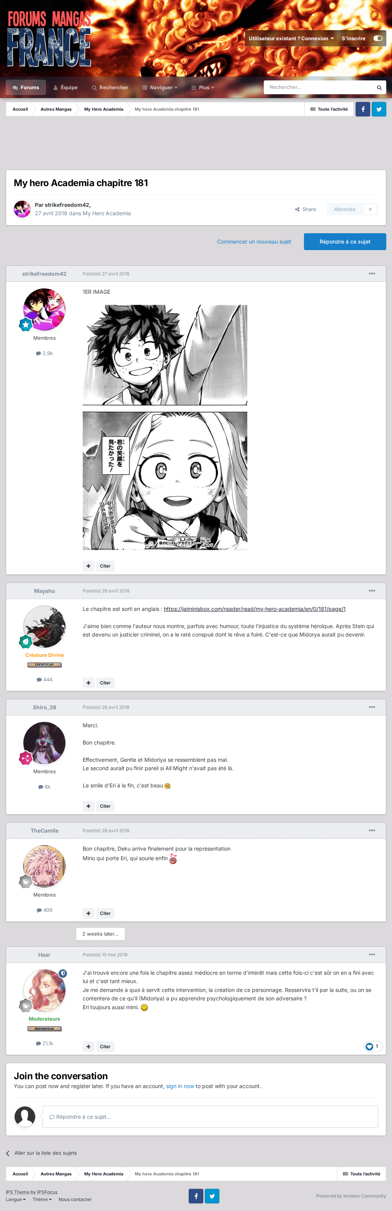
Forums (29, 87)
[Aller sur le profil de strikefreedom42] (22, 209)
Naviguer (161, 87)
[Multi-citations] (89, 566)
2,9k (47, 353)
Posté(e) (106, 274)
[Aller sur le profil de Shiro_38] (44, 743)
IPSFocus (47, 1192)
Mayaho (44, 590)
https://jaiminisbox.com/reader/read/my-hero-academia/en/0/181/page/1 (255, 609)
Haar (44, 954)
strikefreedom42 (67, 204)
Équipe (69, 87)
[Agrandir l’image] (165, 427)
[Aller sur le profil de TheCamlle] (44, 866)
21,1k (47, 1043)
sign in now (180, 1086)
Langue (14, 1199)
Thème (41, 1199)
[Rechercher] (379, 87)
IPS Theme (17, 1192)
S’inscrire (354, 38)
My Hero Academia (107, 213)
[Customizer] (378, 38)
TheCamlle (45, 830)
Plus (204, 87)
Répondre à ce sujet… (83, 1116)
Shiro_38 (44, 707)
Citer (105, 566)
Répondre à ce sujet (345, 241)
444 (47, 679)
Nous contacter (75, 1199)
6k (47, 787)
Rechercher (113, 87)
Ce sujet (353, 87)
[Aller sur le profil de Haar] (44, 990)
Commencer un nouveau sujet (254, 241)
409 (47, 910)
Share (307, 209)
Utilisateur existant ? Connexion (289, 38)
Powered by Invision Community (351, 1196)
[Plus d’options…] (372, 273)
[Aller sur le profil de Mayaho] (44, 627)
